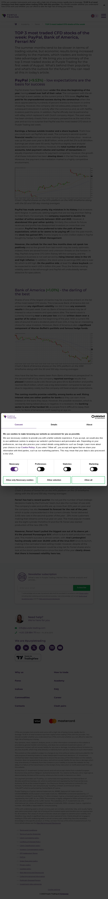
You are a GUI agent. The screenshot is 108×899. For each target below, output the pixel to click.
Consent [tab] (19, 424)
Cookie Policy (28, 447)
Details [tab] (54, 424)
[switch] (41, 469)
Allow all (88, 480)
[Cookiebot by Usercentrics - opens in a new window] (93, 417)
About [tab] (89, 424)
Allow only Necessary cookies (19, 480)
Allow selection (54, 480)
